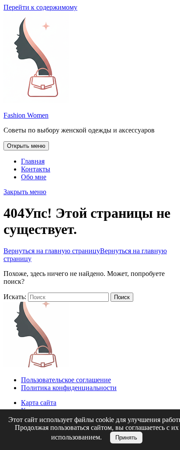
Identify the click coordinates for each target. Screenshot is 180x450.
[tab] (26, 145)
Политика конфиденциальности (69, 387)
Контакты (35, 169)
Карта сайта (38, 402)
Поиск (122, 297)
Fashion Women (25, 115)
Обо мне (33, 177)
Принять (126, 437)
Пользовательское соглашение (66, 380)
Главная (33, 161)
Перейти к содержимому (40, 7)
